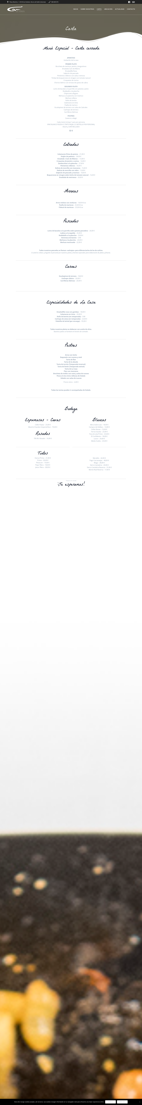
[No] (140, 1102)
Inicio (75, 9)
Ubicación (108, 9)
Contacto (131, 9)
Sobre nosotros (87, 9)
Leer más (122, 1102)
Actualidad (119, 9)
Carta (99, 9)
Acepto (110, 1102)
